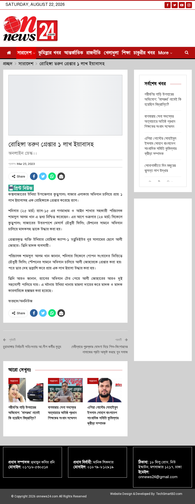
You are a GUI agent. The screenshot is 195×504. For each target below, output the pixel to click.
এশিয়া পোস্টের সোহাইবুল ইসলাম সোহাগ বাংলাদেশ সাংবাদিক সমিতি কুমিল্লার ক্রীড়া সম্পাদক (160, 146)
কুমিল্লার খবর (49, 53)
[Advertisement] (163, 280)
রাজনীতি (93, 53)
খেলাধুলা (111, 53)
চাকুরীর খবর (144, 53)
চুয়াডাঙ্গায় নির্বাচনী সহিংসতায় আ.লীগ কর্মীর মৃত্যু (32, 346)
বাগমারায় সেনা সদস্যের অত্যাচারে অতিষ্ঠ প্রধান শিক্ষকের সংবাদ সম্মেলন (159, 121)
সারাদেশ (24, 53)
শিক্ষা (126, 53)
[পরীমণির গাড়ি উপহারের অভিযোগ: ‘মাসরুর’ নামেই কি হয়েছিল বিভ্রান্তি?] (25, 390)
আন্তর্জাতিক (73, 53)
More (163, 53)
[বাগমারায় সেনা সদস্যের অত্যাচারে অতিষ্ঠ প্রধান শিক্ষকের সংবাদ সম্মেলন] (65, 390)
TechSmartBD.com (169, 494)
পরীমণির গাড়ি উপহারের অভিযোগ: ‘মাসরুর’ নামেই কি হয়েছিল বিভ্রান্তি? (162, 99)
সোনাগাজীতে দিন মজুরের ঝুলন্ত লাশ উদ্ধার (160, 168)
